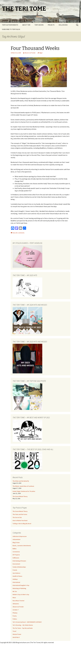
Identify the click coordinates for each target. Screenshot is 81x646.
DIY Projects (16, 555)
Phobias (15, 613)
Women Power (17, 634)
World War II (16, 637)
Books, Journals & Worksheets (22, 545)
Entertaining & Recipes (19, 561)
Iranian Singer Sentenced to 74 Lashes (24, 491)
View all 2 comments (18, 233)
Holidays (15, 579)
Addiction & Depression (20, 536)
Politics (15, 619)
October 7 (16, 610)
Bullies (14, 548)
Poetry (15, 616)
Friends (15, 570)
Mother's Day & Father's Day (21, 594)
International (16, 582)
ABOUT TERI (26, 25)
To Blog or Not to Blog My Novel (22, 523)
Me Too (15, 591)
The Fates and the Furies (20, 514)
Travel (14, 631)
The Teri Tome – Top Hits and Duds (23, 628)
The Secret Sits (17, 517)
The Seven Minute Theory (20, 496)
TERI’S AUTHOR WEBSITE (10, 25)
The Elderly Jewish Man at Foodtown (23, 486)
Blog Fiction (16, 542)
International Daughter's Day (21, 585)
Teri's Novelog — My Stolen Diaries (23, 625)
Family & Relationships (19, 567)
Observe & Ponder (30, 53)
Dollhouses (16, 558)
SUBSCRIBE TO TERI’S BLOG (11, 29)
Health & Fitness (17, 576)
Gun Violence (16, 573)
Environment (16, 564)
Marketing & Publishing (19, 588)
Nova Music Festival (18, 600)
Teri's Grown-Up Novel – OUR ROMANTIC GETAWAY (27, 622)
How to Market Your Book (20, 520)
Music (14, 597)
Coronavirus (16, 552)
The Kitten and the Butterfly (21, 481)
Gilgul (40, 53)
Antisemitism (16, 539)
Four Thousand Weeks (35, 48)
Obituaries (16, 604)
